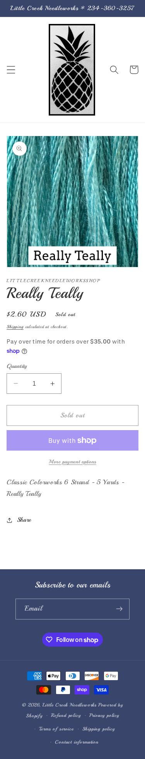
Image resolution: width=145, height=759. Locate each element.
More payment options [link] (72, 461)
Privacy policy (104, 715)
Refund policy (65, 715)
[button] (11, 70)
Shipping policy (98, 729)
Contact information (76, 742)
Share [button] (24, 520)
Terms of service (56, 729)
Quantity (17, 365)
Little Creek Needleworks (70, 705)
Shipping (15, 326)
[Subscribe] (119, 609)
